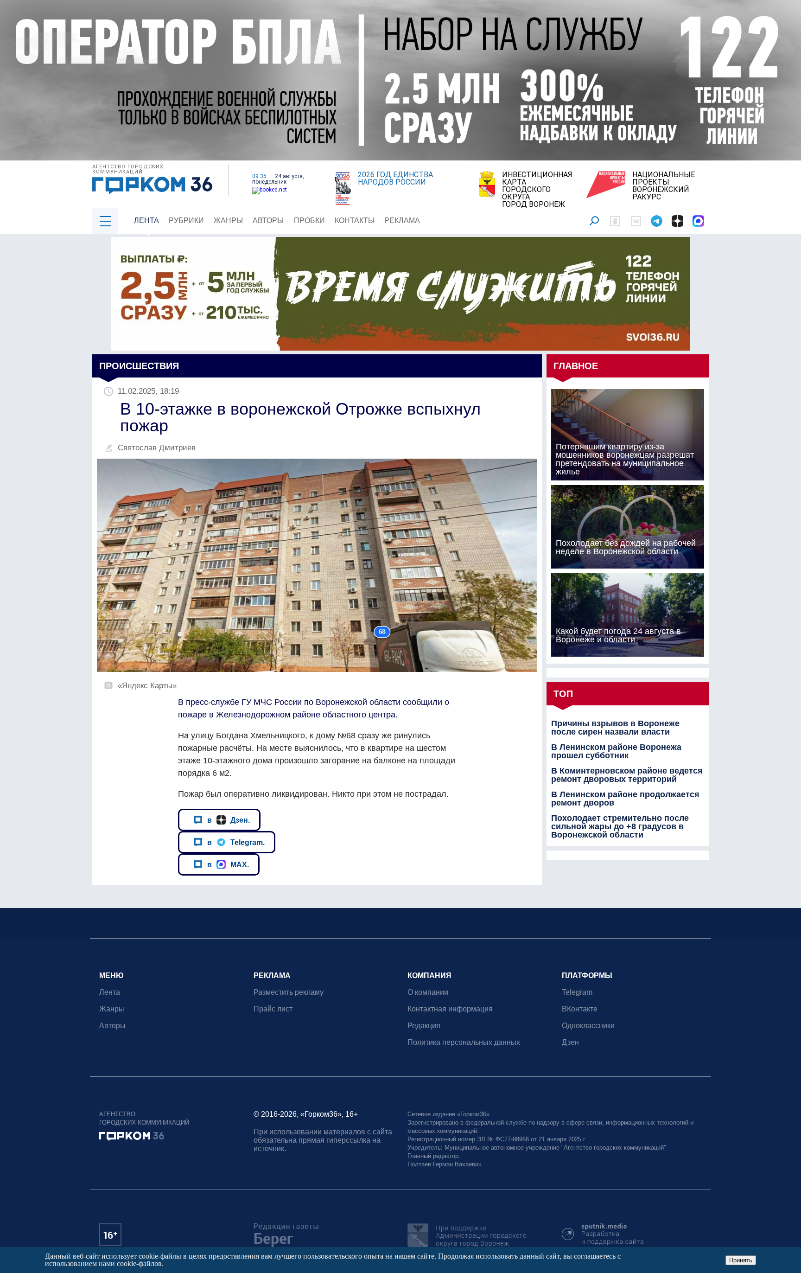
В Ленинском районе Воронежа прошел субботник (616, 751)
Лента (146, 220)
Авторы (268, 220)
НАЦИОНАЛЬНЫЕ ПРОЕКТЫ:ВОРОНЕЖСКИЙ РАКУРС (663, 186)
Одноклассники (588, 1026)
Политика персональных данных (463, 1042)
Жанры (228, 220)
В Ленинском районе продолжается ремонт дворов (625, 798)
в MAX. (228, 864)
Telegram (577, 992)
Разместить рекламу (289, 992)
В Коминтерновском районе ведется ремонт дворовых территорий (627, 775)
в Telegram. (236, 842)
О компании (427, 992)
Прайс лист (273, 1009)
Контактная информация (450, 1009)
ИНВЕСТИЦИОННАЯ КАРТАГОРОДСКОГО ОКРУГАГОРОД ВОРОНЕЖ (537, 189)
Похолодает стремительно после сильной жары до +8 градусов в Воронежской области (620, 826)
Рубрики (186, 220)
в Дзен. (228, 820)
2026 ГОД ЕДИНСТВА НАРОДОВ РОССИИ (395, 178)
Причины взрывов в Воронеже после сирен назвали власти (615, 727)
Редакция (423, 1026)
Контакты (355, 220)
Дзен (570, 1042)
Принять (740, 1260)
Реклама (402, 220)
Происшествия (139, 366)
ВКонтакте (580, 1009)
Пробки (309, 220)
